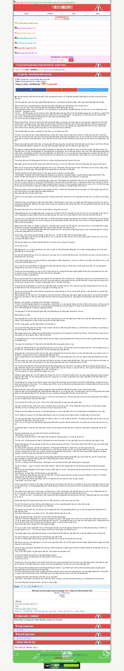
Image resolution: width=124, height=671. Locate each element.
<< (21, 586)
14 (38, 586)
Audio (77, 611)
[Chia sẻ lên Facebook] (31, 90)
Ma (31, 611)
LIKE (58, 593)
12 (32, 586)
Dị (72, 611)
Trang (17, 611)
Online (82, 611)
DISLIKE (66, 593)
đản (54, 611)
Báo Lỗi (39, 70)
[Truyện (26, 611)
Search (17, 70)
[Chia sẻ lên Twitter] (93, 90)
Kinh (36, 611)
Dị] (40, 611)
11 (29, 586)
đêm (46, 611)
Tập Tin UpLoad (48, 70)
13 (20, 611)
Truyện (60, 611)
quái (50, 611)
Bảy (43, 611)
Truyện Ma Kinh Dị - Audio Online (33, 81)
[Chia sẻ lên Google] (62, 90)
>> (41, 586)
